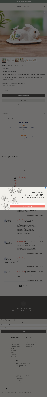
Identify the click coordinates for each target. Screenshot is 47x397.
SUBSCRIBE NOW (27, 206)
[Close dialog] (45, 188)
